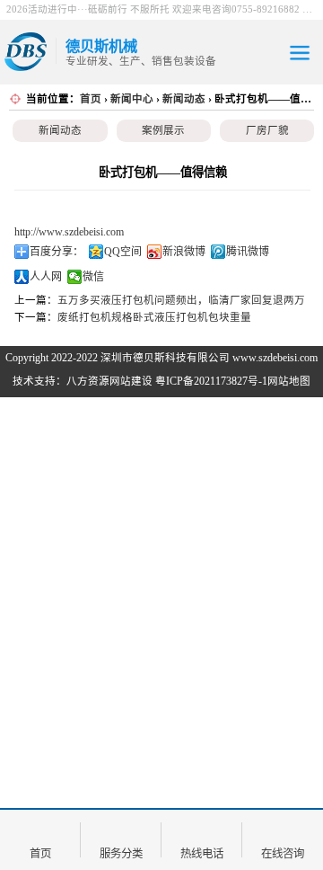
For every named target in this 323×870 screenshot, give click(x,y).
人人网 (46, 277)
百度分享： (56, 251)
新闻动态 (183, 98)
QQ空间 (123, 251)
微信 (93, 277)
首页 (90, 98)
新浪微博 (183, 251)
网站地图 (288, 381)
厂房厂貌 (267, 130)
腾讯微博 (247, 251)
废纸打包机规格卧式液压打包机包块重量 (154, 317)
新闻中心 (131, 98)
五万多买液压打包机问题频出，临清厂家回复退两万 (181, 300)
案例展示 (163, 130)
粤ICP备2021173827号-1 (211, 381)
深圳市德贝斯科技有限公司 (165, 357)
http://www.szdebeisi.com (69, 231)
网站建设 (131, 381)
